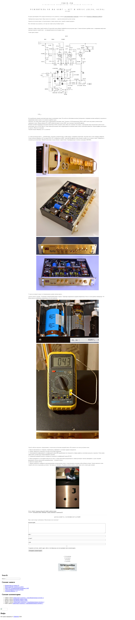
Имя (29, 534)
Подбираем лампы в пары (20, 599)
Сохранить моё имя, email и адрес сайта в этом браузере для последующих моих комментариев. (52, 548)
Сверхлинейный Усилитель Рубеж (14, 589)
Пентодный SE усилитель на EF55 (14, 587)
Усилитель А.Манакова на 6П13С (94, 16)
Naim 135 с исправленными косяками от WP (17, 588)
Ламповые (44, 512)
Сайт (29, 542)
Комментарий (31, 522)
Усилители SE (59, 512)
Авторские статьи (37, 512)
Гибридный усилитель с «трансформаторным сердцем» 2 (28, 597)
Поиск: (3, 578)
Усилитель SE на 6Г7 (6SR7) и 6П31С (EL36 (46, 511)
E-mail (30, 538)
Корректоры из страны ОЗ (12, 585)
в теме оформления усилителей (71, 16)
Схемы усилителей (51, 512)
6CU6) (33, 511)
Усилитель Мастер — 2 (11, 591)
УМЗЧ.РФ (67, 3)
